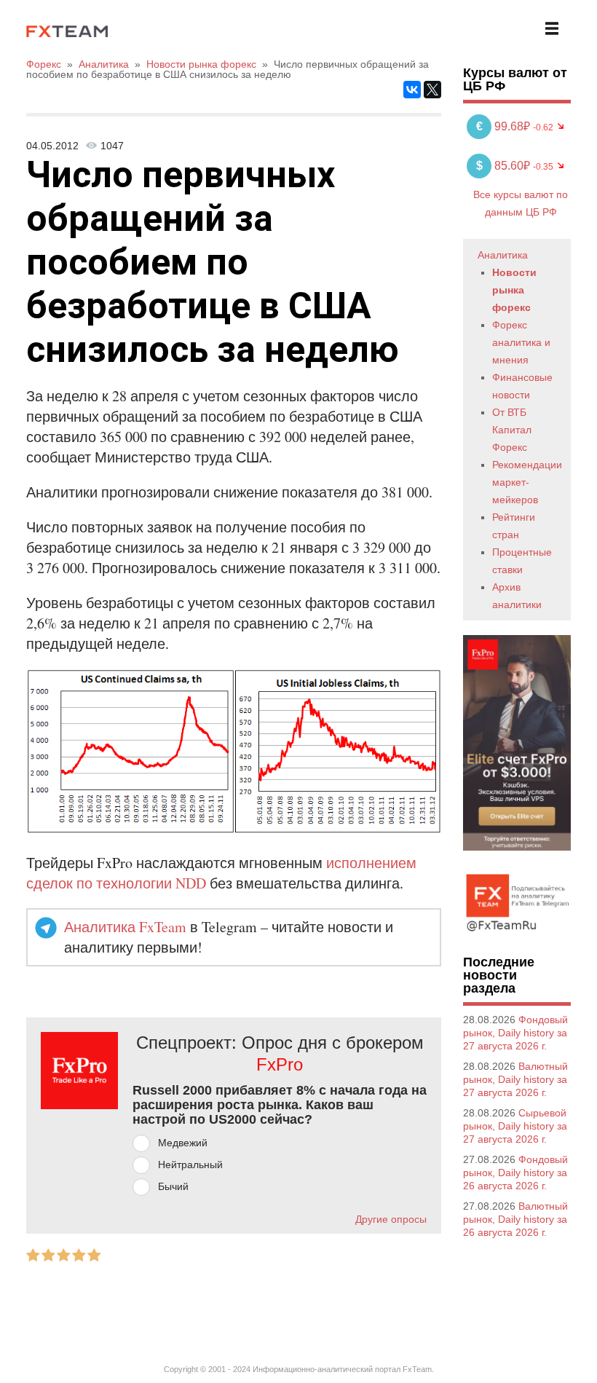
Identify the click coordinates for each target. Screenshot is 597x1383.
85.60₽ (504, 165)
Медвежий (182, 1142)
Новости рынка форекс (514, 290)
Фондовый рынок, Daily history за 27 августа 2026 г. (515, 1033)
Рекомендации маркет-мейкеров (527, 482)
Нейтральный (190, 1164)
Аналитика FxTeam (125, 927)
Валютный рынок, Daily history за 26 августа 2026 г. (515, 1219)
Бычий (173, 1186)
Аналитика (503, 255)
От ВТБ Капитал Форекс (511, 429)
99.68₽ (504, 126)
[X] (432, 89)
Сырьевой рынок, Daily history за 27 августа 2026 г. (515, 1126)
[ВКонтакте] (412, 89)
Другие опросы (391, 1219)
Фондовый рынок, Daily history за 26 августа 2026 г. (515, 1172)
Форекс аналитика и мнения (521, 342)
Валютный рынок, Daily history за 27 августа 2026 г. (515, 1079)
